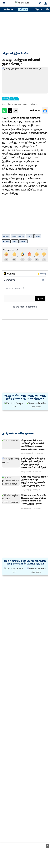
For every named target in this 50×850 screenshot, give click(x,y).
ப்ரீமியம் (23, 9)
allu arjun (6, 241)
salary (38, 236)
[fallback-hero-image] (11, 444)
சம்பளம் (6, 236)
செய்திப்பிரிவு (10, 98)
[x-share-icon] (10, 112)
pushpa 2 (23, 241)
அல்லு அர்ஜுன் (18, 236)
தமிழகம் (37, 9)
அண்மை (8, 9)
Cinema (29, 236)
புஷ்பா (14, 241)
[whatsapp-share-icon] (4, 112)
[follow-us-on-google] (45, 110)
